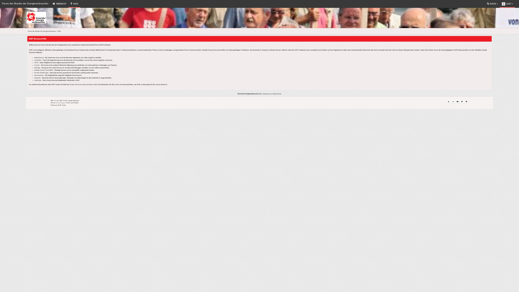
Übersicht (61, 4)
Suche (493, 4)
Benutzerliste (39, 75)
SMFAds (53, 103)
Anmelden (38, 60)
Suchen (37, 65)
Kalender (37, 78)
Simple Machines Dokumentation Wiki (83, 84)
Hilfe (75, 4)
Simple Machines (73, 100)
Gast (509, 4)
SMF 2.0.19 (54, 100)
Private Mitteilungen (41, 73)
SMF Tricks (62, 105)
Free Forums (61, 103)
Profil (36, 62)
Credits (116, 84)
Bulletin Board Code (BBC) (43, 70)
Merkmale (37, 80)
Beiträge (37, 68)
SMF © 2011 (63, 100)
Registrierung (39, 57)
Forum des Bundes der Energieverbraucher (25, 3)
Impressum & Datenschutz (272, 94)
